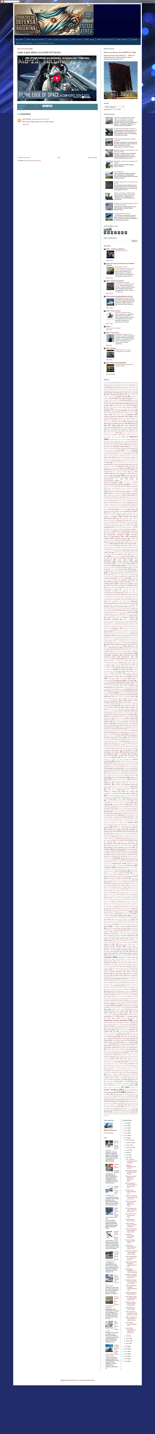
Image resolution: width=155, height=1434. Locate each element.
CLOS (117, 574)
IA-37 (121, 766)
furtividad (114, 705)
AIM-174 (109, 407)
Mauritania (133, 836)
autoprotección (121, 466)
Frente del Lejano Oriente (110, 694)
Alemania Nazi (123, 416)
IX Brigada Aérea (121, 800)
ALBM (113, 414)
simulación (131, 1029)
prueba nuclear (131, 961)
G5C (105, 707)
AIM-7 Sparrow (127, 407)
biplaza (110, 518)
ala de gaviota (112, 411)
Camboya (108, 549)
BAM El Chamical (120, 504)
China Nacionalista (113, 573)
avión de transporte (111, 482)
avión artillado (127, 471)
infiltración (132, 777)
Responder (25, 124)
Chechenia (113, 569)
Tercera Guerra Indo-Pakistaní (127, 1063)
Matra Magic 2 (125, 836)
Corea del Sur (131, 603)
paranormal (117, 919)
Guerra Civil (107, 720)
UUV (134, 1094)
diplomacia (106, 630)
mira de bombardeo (133, 856)
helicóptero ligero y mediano (117, 754)
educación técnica (116, 646)
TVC (123, 1081)
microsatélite (128, 845)
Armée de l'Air (134, 443)
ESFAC (116, 664)
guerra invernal (131, 737)
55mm (105, 389)
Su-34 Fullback (116, 1040)
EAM (120, 644)
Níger (120, 887)
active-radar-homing (124, 398)
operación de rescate (130, 897)
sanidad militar (115, 1014)
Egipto (125, 646)
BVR (111, 544)
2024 (126, 1128)
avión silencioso (115, 490)
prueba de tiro (120, 961)
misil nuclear (107, 861)
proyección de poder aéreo (126, 957)
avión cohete (127, 473)
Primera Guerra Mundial (112, 946)
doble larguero (109, 633)
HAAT (121, 746)
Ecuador (135, 644)
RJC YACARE (26, 119)
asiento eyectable (112, 452)
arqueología (116, 444)
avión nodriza (112, 488)
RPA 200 (126, 1003)
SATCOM (133, 1014)
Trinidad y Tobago (112, 1074)
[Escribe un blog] (45, 106)
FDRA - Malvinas (121, 39)
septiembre (129, 1147)
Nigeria (125, 887)
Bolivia (127, 520)
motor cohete (134, 871)
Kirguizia (124, 811)
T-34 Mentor (122, 1049)
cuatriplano (106, 614)
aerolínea (106, 402)
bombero (133, 538)
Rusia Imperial (125, 1005)
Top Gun (129, 1065)
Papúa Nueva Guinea (115, 917)
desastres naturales (124, 621)
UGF (112, 1087)
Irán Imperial (110, 795)
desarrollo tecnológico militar (111, 621)
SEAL (124, 1016)
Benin (134, 514)
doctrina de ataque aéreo (122, 633)
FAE (135, 684)
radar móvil (121, 979)
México (106, 845)
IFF (137, 772)
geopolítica (106, 712)
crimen (134, 606)
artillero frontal (107, 448)
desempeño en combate (112, 623)
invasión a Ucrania (110, 791)
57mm (111, 389)
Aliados (106, 420)
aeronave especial (130, 402)
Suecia (132, 1042)
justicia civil (128, 806)
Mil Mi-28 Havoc (123, 854)
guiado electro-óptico (109, 743)
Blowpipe (106, 520)
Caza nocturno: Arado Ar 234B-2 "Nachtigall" (131, 1225)
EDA (108, 646)
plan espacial (132, 930)
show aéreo (107, 1029)
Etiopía (112, 673)
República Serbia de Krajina (123, 994)
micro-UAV (113, 845)
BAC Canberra (127, 495)
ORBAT (130, 912)
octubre (128, 1145)
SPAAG (118, 1035)
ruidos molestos (134, 1003)
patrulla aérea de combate (125, 921)
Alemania (130, 414)
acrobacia (112, 398)
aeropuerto (106, 403)
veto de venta (119, 1097)
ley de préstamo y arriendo (111, 817)
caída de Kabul (134, 547)
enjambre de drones (118, 653)
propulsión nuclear (131, 955)
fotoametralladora (130, 691)
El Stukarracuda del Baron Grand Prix (125, 128)
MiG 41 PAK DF (112, 853)
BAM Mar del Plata (108, 506)
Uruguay (127, 1090)
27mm (136, 385)
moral (107, 869)
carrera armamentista (116, 554)
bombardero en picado (131, 533)
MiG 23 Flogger (117, 849)
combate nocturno (132, 585)
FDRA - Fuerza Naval (112, 332)
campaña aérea (126, 549)
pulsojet (111, 966)
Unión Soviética (111, 1090)
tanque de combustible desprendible (121, 1060)
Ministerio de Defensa (119, 856)
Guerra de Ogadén (131, 732)
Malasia (111, 826)
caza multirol (130, 562)
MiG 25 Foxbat (129, 849)
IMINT (134, 773)
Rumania (108, 1005)
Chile (129, 571)
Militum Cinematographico (24, 43)
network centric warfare (119, 885)
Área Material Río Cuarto (111, 437)
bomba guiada (126, 524)
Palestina (133, 915)
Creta (128, 606)
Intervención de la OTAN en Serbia (119, 786)
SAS (128, 1014)
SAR (122, 1014)
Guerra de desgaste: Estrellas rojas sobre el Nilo (131, 1230)
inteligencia (107, 782)
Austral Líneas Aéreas (130, 462)
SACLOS (120, 1009)
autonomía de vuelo (109, 466)
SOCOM (113, 1033)
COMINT (127, 587)
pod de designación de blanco (112, 935)
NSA (130, 888)
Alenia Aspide (113, 418)
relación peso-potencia (116, 991)
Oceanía (106, 892)
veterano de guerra (109, 1097)
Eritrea (127, 660)
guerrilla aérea (132, 741)
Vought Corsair (131, 1105)
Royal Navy (118, 1003)
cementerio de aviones (109, 567)
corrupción (106, 605)
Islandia (126, 797)
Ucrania (131, 1085)
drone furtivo (107, 642)
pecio (110, 922)
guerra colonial (108, 723)
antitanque (123, 431)
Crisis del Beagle (117, 610)
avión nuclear (121, 488)
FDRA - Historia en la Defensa (115, 281)
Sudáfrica (118, 1042)
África (107, 405)
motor (111, 871)
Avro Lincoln (132, 491)
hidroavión (114, 757)
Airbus (125, 409)
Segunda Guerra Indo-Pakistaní (125, 1018)
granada (126, 716)
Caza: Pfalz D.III (118, 171)
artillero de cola (132, 446)
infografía (106, 779)
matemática (128, 835)
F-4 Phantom (129, 680)
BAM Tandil (125, 507)
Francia (111, 693)
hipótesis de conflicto (110, 759)
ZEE (116, 1113)
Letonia (129, 815)
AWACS (106, 493)
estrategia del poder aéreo (122, 671)
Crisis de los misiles (118, 608)
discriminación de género (123, 630)
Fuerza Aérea (118, 700)
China (136, 571)
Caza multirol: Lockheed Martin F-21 (131, 1324)
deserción (123, 623)
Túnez (111, 1077)
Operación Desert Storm (125, 899)
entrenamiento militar (127, 657)
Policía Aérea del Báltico (110, 937)
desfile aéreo (132, 623)
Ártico (129, 444)
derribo (132, 619)
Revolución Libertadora (110, 1000)
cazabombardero (115, 565)
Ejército (105, 648)
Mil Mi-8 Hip (133, 854)
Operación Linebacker (129, 904)
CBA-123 (128, 565)
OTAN (117, 914)
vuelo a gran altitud (37, 108)
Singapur (106, 1031)
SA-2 (115, 1007)
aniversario (115, 429)
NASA (105, 883)
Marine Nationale (125, 833)
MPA (136, 876)
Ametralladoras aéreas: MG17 (130, 1220)
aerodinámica (124, 400)
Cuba (120, 614)
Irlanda (122, 795)
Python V (131, 966)
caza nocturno (108, 564)
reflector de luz (117, 987)
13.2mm (130, 382)
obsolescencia (132, 890)
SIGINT (117, 1029)
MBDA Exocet (121, 838)
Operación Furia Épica (119, 903)
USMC (108, 1094)
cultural (127, 614)
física (105, 689)
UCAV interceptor (121, 1085)
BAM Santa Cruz (115, 507)
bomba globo (115, 524)
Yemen (124, 1112)
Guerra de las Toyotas (110, 730)
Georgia (114, 712)
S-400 (105, 1007)
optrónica (123, 912)
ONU (113, 896)
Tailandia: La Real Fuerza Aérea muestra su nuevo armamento (125, 204)
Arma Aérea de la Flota (120, 439)
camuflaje (116, 550)
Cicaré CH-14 (134, 573)
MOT (124, 869)
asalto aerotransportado (129, 448)
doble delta (135, 632)
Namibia (125, 881)
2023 (126, 1130)
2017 (126, 1351)
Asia (105, 452)
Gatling (105, 709)
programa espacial (132, 953)
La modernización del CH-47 (122, 213)
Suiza (111, 1044)
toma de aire (122, 1065)
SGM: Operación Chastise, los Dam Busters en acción (131, 1313)
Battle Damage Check (130, 513)
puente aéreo (125, 962)
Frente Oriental (130, 696)
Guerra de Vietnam (119, 734)
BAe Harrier (109, 497)
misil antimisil (131, 858)
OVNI (131, 914)
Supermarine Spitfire (110, 1047)
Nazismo (126, 883)
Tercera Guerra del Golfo (110, 1063)
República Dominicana (130, 993)
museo (133, 880)
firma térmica (125, 687)
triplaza (127, 1074)
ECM (129, 644)
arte (123, 444)
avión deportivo (127, 482)
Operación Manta (108, 906)
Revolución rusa (132, 1000)
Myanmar (106, 882)
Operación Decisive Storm (110, 899)
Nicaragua (113, 887)
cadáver (106, 547)
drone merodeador (117, 642)
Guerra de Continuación (131, 725)
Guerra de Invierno (118, 729)
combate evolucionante (119, 585)
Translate (118, 109)
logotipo (121, 822)
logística (114, 822)
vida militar (112, 1099)
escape (133, 660)
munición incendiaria (109, 880)
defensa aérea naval (113, 617)
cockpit (133, 574)
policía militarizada (122, 937)
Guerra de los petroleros (124, 730)
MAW (105, 838)
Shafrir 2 (133, 1027)
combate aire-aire (124, 583)
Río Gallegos (118, 1002)
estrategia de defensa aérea (121, 667)
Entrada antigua (92, 157)
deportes (125, 619)
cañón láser (127, 552)
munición (133, 878)
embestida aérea (108, 651)
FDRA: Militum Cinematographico (116, 362)
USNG (120, 1094)
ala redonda (130, 412)
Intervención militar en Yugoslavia (119, 788)
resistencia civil (131, 996)
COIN (127, 578)
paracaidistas (134, 917)
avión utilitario (116, 491)
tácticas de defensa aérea (128, 1054)
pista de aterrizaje (110, 928)
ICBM (123, 772)
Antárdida (123, 429)
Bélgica (119, 515)
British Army (133, 540)
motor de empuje (124, 873)
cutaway (133, 614)
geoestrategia (118, 711)
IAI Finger (129, 770)
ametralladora (107, 427)
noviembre (129, 1142)
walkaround (121, 1110)
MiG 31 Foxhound (128, 851)
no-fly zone (133, 887)
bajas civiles (114, 502)
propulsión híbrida (119, 955)
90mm (131, 391)
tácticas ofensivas (129, 1056)
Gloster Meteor (133, 714)
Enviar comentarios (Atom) (33, 160)
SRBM (125, 1034)
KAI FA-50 (112, 808)
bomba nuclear (115, 525)
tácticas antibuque (108, 1053)
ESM (136, 664)
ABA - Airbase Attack (113, 394)
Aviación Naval (125, 470)
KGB (113, 811)
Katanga (115, 810)
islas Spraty (133, 797)
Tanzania (134, 1060)
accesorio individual (109, 396)
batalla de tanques (111, 513)
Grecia (133, 716)
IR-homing (123, 793)
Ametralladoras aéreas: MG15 (130, 1308)
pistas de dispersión (122, 928)
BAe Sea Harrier (118, 497)
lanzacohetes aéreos (112, 813)
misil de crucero (117, 860)
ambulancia (106, 421)
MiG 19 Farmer (126, 847)
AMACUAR (132, 420)
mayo (127, 1157)
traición (125, 1069)
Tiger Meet (114, 1065)
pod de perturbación (129, 935)
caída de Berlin (124, 547)
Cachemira (133, 545)
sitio (120, 1031)
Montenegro (127, 867)
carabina (134, 552)
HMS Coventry (132, 761)
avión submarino (127, 490)
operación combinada (118, 897)
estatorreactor (107, 667)
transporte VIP (115, 1072)
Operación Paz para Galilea (111, 908)
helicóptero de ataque (111, 752)
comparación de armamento (111, 589)
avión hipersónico (127, 486)
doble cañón (127, 632)
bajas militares (122, 502)
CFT (132, 567)
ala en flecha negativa (110, 412)
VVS (114, 1110)
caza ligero (119, 562)
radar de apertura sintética (129, 970)
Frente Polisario (108, 698)
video (118, 1099)
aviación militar (115, 469)
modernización (117, 863)
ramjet (110, 982)
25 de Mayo (124, 385)
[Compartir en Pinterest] (51, 106)
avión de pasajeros (123, 477)
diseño (106, 632)
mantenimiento (130, 831)
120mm (118, 382)
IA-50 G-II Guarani (129, 766)
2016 (126, 1354)
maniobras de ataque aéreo (116, 829)
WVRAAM (107, 1112)
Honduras (114, 763)
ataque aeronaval (119, 457)
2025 (126, 1125)
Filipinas (132, 685)
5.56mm (134, 387)
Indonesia (122, 777)
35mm (113, 387)
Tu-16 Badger (114, 1076)
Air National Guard (117, 409)
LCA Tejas (118, 815)
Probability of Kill (108, 949)
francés (105, 693)
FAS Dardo (116, 685)
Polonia (122, 939)
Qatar (111, 968)
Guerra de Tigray (108, 734)
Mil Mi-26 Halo (113, 854)
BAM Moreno (118, 506)
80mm (122, 391)
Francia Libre (122, 693)
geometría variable (129, 711)
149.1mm (113, 384)
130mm (136, 382)
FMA (126, 689)
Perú (114, 924)
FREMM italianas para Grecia (123, 298)
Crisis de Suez (129, 608)
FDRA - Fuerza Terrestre (105, 39)
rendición (127, 991)
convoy (124, 601)
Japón (128, 802)
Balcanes (130, 502)
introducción (134, 788)
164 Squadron (126, 384)
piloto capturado (121, 926)
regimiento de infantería (110, 989)
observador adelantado (120, 890)
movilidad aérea (120, 876)
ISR (105, 799)
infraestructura (115, 779)
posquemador (115, 940)
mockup (134, 861)
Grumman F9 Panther (109, 718)
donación (117, 639)
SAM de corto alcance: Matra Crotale (124, 193)
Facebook (134, 39)
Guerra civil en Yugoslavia (121, 720)
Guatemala (120, 718)
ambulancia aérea (116, 421)
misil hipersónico (130, 860)
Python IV (124, 966)
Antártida (130, 429)
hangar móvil (134, 746)
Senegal (117, 1026)
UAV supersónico (124, 1083)
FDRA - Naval (89, 39)
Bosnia (111, 540)
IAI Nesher (109, 772)
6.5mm (117, 389)
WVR (133, 1110)
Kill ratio (118, 811)
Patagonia (132, 919)
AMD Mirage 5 (108, 423)
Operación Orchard (131, 906)
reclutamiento (107, 986)
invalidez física (111, 789)
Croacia (127, 610)
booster (106, 540)
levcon (134, 815)
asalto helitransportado (109, 450)
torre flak (129, 1067)
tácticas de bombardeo (112, 1054)
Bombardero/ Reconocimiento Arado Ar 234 (130, 1247)
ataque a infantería (119, 455)
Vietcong (134, 1099)
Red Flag (108, 987)
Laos (122, 813)
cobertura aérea (125, 574)
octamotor (113, 892)
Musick (108, 326)
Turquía (117, 1081)
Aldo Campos (121, 414)
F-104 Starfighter (127, 674)
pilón (114, 926)
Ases (118, 450)
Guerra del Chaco (133, 734)
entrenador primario (110, 657)
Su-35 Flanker (127, 1040)
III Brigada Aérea (110, 773)
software (120, 1033)
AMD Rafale (112, 425)
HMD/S (116, 761)
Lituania (126, 820)
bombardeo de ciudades (119, 531)
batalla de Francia (119, 511)
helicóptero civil (130, 750)
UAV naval (115, 1083)
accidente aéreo (121, 396)
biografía (126, 516)
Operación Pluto (125, 908)
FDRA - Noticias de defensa (35, 39)
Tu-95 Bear (133, 1076)
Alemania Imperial (109, 416)
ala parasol (121, 412)
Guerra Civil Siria (129, 721)
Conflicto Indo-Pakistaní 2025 (117, 598)
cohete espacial (108, 576)
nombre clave (107, 888)
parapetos (125, 919)
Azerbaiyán (135, 493)
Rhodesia (106, 1002)
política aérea (132, 937)
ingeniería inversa (132, 779)
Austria (115, 464)
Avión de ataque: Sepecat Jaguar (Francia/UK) (130, 1303)
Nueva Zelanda (108, 890)
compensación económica (111, 590)
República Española (109, 994)
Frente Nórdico (119, 696)
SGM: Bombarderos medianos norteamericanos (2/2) (131, 1264)
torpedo (136, 1065)
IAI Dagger (122, 770)
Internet (106, 786)
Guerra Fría (118, 738)
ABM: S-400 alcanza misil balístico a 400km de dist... (131, 1318)
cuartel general (120, 612)
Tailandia (112, 1058)
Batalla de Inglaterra (132, 511)
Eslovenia (130, 664)
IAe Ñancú (131, 768)
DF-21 (124, 626)
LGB (122, 817)
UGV (117, 1087)
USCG (136, 1092)
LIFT (118, 818)
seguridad (126, 1024)
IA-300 (116, 766)
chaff (107, 569)
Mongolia (121, 865)
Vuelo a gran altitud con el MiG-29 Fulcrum (131, 1258)
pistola (131, 928)
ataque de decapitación (123, 459)
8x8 (127, 391)
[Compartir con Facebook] (49, 106)
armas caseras (124, 443)
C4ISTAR (115, 545)
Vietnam (106, 1101)
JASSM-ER (115, 804)
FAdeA (128, 684)
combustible (120, 587)
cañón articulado (118, 552)
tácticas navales (119, 1056)
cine (107, 574)
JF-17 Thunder (124, 804)
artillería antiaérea (120, 446)
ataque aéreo (108, 457)
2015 (126, 1356)
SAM (105, 1011)
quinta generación (119, 968)
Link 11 (123, 818)
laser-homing (134, 813)
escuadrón (121, 662)
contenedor (135, 598)
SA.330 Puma (128, 1007)
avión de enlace (109, 477)
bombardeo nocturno (115, 532)
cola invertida (107, 580)
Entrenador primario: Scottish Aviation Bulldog (131, 1172)
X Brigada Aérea (117, 1112)
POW (122, 940)
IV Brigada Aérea (111, 800)
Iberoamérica (117, 772)
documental (123, 637)
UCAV (133, 1083)
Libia (128, 817)
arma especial (114, 441)
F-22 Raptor (127, 678)
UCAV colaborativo (109, 1085)
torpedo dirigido (110, 1067)
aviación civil (123, 468)
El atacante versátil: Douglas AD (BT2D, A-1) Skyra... (131, 1178)
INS (108, 781)
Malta (134, 826)
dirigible (113, 630)
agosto (128, 1150)
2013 (126, 1361)
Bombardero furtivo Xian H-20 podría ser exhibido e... (131, 1281)
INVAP (119, 790)
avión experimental (119, 484)
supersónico (123, 1047)
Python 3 (117, 966)
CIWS (112, 574)
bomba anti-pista (115, 522)
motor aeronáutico (121, 871)
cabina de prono (124, 545)
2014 (126, 1359)
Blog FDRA (19, 39)
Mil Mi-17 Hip (126, 853)
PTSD (118, 962)
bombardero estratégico (115, 534)
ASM (133, 452)
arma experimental (125, 441)
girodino (131, 712)
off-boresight (120, 894)
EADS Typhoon (111, 644)
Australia (107, 464)
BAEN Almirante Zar (131, 497)
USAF (128, 1092)
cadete (111, 547)
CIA (127, 573)
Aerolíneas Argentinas (117, 402)
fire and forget (116, 687)
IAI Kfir (136, 770)
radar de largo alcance (117, 977)
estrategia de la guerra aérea (121, 669)
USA (118, 1092)
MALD (118, 826)
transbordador (107, 1070)
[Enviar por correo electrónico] (43, 106)
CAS (126, 554)
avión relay (130, 488)
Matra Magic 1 (115, 836)
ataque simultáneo (116, 460)
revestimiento (132, 998)
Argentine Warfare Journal (45, 43)
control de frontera (125, 599)
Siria (114, 1031)
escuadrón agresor (131, 662)
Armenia (108, 444)
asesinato (127, 450)
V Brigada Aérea (115, 1096)
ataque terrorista (127, 460)
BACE (136, 495)
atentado (135, 460)
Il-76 (124, 773)
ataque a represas (131, 455)
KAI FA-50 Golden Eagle (124, 808)
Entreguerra (129, 653)
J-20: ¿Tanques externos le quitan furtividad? (131, 1161)
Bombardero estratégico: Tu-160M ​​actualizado (131, 1270)
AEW (119, 403)
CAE (116, 547)
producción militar (117, 953)
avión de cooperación (130, 475)
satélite (106, 1016)
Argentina (133, 437)
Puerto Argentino (115, 964)
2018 (126, 1349)
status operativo (112, 1036)
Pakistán (124, 915)
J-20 (105, 802)
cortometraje (116, 605)
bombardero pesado (120, 538)
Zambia (110, 1113)
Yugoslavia (132, 1112)
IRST (134, 795)
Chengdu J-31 (112, 571)
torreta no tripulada (116, 1069)
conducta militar (132, 594)
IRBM (116, 795)
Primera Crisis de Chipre (125, 942)
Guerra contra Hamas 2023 (123, 723)
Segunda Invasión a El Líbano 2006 (113, 1024)
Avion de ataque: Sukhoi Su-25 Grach (130, 1241)
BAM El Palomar (131, 504)
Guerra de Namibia (119, 732)
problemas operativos (122, 949)
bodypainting (119, 520)
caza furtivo (122, 560)
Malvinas (106, 828)
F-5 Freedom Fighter (114, 682)
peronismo (133, 922)
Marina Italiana (115, 833)
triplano (121, 1074)
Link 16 (128, 818)
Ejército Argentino (114, 648)
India (105, 777)
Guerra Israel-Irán (118, 739)
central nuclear (120, 567)
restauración (107, 998)
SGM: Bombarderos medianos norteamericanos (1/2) (131, 1288)
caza (105, 556)
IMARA (129, 773)
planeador (106, 931)
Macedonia (120, 824)
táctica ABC (120, 1051)
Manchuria (115, 827)
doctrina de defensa (120, 635)
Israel (110, 799)
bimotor (115, 516)
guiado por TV (128, 745)
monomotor (129, 865)
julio (127, 1152)
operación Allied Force (123, 896)
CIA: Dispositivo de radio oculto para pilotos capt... (131, 1210)
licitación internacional (109, 818)
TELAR (134, 1061)
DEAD (117, 615)
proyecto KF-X (108, 961)
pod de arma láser (122, 933)
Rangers (117, 982)
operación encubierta (116, 901)
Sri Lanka (133, 1034)
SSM (105, 1036)
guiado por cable (121, 743)
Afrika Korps (116, 405)
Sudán (125, 1042)
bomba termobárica (127, 527)
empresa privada (131, 651)
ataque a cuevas (108, 455)
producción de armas (119, 951)
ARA (117, 433)
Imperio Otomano (108, 775)
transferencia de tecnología (121, 1070)
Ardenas (134, 434)
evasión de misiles (130, 673)
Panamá (106, 917)
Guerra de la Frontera (132, 728)
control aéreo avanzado (112, 599)
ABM (123, 394)
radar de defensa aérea (116, 975)
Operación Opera (119, 906)
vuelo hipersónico (117, 1108)
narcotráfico (133, 881)
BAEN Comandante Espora (123, 498)
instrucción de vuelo (130, 781)
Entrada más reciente (24, 157)
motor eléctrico (119, 874)
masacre (120, 835)
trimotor (135, 1072)
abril (127, 1336)
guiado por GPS (131, 743)
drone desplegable (120, 640)
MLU (128, 861)
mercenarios (120, 842)
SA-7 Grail (120, 1007)
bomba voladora (124, 529)
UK (122, 1087)
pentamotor (117, 922)
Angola (135, 427)
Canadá (123, 551)
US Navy (109, 1092)
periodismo (125, 922)
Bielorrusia (106, 516)
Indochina (113, 777)
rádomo (130, 980)
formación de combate (117, 691)
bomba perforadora (126, 525)
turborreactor (134, 1079)
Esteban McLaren (111, 1130)
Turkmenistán (109, 1081)
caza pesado (128, 564)
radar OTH (107, 980)
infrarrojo (123, 779)
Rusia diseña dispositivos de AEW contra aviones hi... (130, 1330)
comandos (133, 581)
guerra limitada (128, 739)
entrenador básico (129, 655)
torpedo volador (120, 1067)
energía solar (107, 653)
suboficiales (110, 1042)
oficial (127, 894)
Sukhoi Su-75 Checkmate (122, 1044)
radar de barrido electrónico (113, 971)
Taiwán (121, 1058)
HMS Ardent (124, 761)
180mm (134, 384)
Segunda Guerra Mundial (115, 1020)
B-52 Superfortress (116, 495)
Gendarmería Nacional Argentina (126, 709)
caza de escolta (126, 556)
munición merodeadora (122, 880)
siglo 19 (123, 1029)
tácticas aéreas (130, 1051)
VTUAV (125, 1106)
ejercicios (133, 646)
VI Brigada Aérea (129, 1097)
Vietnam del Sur (130, 1101)
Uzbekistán (106, 1096)
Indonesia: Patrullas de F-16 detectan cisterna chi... (131, 1276)
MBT (136, 838)
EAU (124, 644)
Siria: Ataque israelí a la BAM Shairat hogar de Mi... (131, 1298)
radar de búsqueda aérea (119, 973)
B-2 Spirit (108, 495)
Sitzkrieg (106, 1033)
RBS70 (123, 982)
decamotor (124, 615)
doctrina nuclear (114, 637)
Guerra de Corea (111, 727)
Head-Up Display (127, 748)
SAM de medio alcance (120, 1013)
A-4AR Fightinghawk (118, 393)
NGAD (107, 887)
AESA (113, 403)
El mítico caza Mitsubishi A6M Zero (130, 1192)
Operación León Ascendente (113, 904)
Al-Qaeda (131, 409)
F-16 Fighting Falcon (130, 676)
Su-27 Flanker (126, 1038)
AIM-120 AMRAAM (132, 405)
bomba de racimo (126, 522)
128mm (124, 382)
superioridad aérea (117, 1045)
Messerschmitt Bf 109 (110, 844)
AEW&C (126, 403)
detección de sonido (117, 626)
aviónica (124, 491)
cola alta (134, 578)
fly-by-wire (120, 689)
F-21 (120, 678)
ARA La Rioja (126, 432)
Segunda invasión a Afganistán (127, 1022)
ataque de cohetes (109, 459)
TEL (129, 1061)
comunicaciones (108, 592)
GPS (120, 716)
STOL (121, 1036)
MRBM (118, 878)
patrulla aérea (113, 921)
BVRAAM (118, 544)
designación (107, 624)
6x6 (122, 389)
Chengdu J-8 (121, 571)
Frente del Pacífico (125, 694)
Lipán (110, 820)
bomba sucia (117, 527)
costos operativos (119, 607)
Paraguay (108, 919)
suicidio (105, 1044)
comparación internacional (129, 589)
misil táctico (116, 861)
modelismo (106, 863)
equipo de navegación (116, 660)
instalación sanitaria (117, 781)
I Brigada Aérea (127, 765)
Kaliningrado (134, 808)
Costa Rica (125, 605)
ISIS (105, 797)
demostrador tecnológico (111, 619)
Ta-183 (107, 1051)
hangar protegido (110, 748)
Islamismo (118, 797)
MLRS (122, 861)
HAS (119, 748)
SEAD (118, 1016)
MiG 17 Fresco (114, 847)
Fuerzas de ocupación (125, 703)
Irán (136, 793)
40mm (124, 387)
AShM (133, 450)
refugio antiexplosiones (130, 987)
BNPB (112, 520)
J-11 (129, 801)
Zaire (105, 1113)
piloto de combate (132, 926)
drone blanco (109, 640)
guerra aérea (129, 718)
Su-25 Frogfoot (114, 1038)
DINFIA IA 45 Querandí (129, 628)
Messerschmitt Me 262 (128, 844)
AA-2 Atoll (129, 393)
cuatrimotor (130, 612)
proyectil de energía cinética (128, 959)
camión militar (116, 549)
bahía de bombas (123, 500)
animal (108, 429)
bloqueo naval (132, 518)
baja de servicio (133, 500)
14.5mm (107, 384)
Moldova (115, 865)
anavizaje (124, 427)
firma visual (133, 687)
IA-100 (111, 766)
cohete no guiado (109, 578)
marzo (128, 1338)
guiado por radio (119, 745)
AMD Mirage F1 (119, 423)
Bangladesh (133, 507)
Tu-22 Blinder (124, 1076)
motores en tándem (130, 874)
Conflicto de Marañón (124, 596)
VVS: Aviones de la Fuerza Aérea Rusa (130, 1215)
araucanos (126, 434)
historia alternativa (124, 759)
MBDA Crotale (112, 838)
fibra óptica (124, 685)
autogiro (134, 464)
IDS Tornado (130, 772)
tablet (113, 1051)
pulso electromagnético (127, 964)
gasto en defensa (120, 707)
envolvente (106, 658)
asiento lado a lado (125, 452)
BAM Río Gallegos (128, 506)
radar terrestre (123, 980)
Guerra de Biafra (119, 725)
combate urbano (111, 587)
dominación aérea (108, 639)
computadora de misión (128, 590)
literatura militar (118, 820)
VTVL (130, 1106)
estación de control (129, 665)
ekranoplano (126, 648)
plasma (128, 931)
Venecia (124, 1096)
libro (134, 817)
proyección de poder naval (111, 959)
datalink (112, 615)
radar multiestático (131, 978)
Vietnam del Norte (117, 1101)
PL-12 (136, 928)
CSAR (133, 610)
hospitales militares (124, 763)
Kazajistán (121, 810)
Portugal (106, 940)
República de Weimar (116, 993)
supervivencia (134, 1047)
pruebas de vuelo (109, 963)
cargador (106, 554)
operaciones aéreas (116, 910)
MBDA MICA (130, 838)
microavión (120, 845)
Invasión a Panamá (130, 789)
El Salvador (107, 649)
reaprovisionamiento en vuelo (128, 984)
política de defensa (110, 939)
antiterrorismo (131, 431)
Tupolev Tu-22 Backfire (121, 1077)
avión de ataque (114, 475)
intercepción (107, 784)
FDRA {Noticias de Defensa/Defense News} (119, 296)
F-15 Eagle (115, 676)
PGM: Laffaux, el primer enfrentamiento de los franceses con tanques (124, 268)
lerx (124, 815)
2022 (126, 1133)
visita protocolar (132, 1103)
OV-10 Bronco (125, 913)
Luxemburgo (107, 824)
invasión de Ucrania (127, 791)
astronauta (120, 453)
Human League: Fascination (113, 328)
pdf (135, 921)
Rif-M (112, 1002)
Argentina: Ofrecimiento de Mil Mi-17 (130, 1166)
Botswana (118, 540)
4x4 (129, 387)
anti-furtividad (114, 431)
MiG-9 (120, 853)
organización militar (108, 913)
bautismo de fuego (109, 514)
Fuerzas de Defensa (113, 703)
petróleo (134, 924)
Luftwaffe (130, 822)
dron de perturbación (132, 639)
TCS (112, 1061)
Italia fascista (134, 799)
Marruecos (112, 835)
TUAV (105, 1077)
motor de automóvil (112, 873)
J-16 (134, 800)
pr (126, 940)
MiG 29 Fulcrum (28, 108)
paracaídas (126, 917)
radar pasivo (115, 980)
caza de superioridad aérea (122, 558)
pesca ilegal (127, 924)
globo (125, 714)
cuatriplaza (114, 614)
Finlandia (106, 687)
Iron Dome (128, 795)
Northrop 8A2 (116, 888)
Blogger (92, 1380)
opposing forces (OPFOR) (111, 912)
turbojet (125, 1079)
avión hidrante (117, 486)
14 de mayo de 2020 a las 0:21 (40, 119)
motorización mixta (109, 876)
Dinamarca (116, 628)
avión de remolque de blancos (127, 480)
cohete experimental (120, 576)
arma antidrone (132, 439)
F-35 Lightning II (116, 680)
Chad (136, 567)
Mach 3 (127, 824)
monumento (135, 867)
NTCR (134, 888)
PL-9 (112, 930)
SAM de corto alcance (118, 1011)
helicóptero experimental (130, 752)
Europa (120, 673)
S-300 (133, 1005)
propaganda (110, 955)
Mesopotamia (131, 842)
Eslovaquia (123, 664)
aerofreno (133, 400)
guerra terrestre (115, 741)
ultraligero (133, 1087)
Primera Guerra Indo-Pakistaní (127, 944)
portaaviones (132, 939)
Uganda (106, 1087)
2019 (126, 1346)
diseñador (133, 630)
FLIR (114, 689)
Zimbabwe (121, 1113)
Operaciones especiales (129, 910)
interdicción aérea (129, 784)
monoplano (107, 867)
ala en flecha (131, 411)
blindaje (117, 518)
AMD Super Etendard (127, 425)
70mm (112, 391)
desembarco (134, 621)
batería (120, 513)
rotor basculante (127, 1002)
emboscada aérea (119, 651)
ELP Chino (121, 649)
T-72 (136, 1049)
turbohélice (118, 1079)
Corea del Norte (119, 603)
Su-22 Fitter (129, 1036)
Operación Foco (108, 903)
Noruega (123, 888)
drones (136, 642)
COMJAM (133, 587)
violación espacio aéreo (119, 1103)
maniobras (134, 828)
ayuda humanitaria (116, 493)
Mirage (116, 858)
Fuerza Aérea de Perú (121, 702)
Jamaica (121, 802)
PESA (120, 924)
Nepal (109, 885)
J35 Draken (113, 802)
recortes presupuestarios (131, 986)
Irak (130, 793)
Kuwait (136, 811)
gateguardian (132, 707)
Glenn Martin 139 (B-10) (116, 714)
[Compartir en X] (47, 106)
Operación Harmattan (132, 903)
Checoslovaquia (122, 569)
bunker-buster (114, 542)
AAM (136, 393)
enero (127, 1343)
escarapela (106, 662)
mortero (112, 869)
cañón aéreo (107, 552)
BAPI (105, 509)
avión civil (116, 473)
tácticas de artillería (133, 1053)
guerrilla (123, 741)
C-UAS (109, 545)
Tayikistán (106, 1061)
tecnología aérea (120, 1062)
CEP (128, 567)
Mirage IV (123, 858)
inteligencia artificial (120, 782)
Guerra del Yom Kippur (123, 736)
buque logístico (125, 542)
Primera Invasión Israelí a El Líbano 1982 (123, 948)
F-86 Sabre (126, 682)
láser (127, 813)
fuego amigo (118, 698)
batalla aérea (131, 509)
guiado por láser (108, 745)
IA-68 (125, 768)
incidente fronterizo (130, 775)
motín (128, 869)
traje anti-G (133, 1069)
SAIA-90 (127, 1009)
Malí (129, 826)
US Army (135, 1090)
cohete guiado (131, 576)
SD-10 (112, 1016)
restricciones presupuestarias (119, 998)
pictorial (106, 926)
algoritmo (133, 418)
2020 (126, 1138)
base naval (122, 509)
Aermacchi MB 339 (113, 400)
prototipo (108, 957)
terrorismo (106, 1065)
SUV (108, 1049)
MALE (124, 826)
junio (127, 1155)
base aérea (112, 509)
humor (133, 763)
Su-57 (136, 1040)
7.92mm (106, 391)
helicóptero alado (118, 750)
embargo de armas (131, 649)
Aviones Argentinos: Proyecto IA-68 (131, 1293)
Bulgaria (106, 542)
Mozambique (129, 876)
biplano (135, 516)
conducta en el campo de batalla (115, 594)
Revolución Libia (122, 1000)
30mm (107, 387)
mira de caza (108, 858)
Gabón (110, 707)
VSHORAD (106, 1106)
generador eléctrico (108, 711)
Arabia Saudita (117, 434)
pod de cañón (132, 933)
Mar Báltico (107, 833)
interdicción (118, 784)
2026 (126, 1123)
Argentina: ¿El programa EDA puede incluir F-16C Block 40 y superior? (124, 118)
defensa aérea (133, 616)
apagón (106, 432)
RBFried (74, 1380)
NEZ (136, 885)
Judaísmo (120, 806)
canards (132, 551)
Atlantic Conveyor (117, 462)
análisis (115, 427)
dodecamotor (132, 637)
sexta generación (118, 1027)
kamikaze (107, 810)
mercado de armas (124, 840)
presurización (114, 942)
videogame (126, 1099)
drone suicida (127, 642)
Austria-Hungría (124, 464)
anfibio (129, 427)
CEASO (134, 565)
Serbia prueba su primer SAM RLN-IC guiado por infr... (131, 1185)
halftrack (127, 746)
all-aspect (123, 420)
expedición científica (109, 674)
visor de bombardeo (109, 1105)
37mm (119, 387)
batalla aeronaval (108, 511)
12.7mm (112, 382)
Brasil (125, 540)
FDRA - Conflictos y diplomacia (58, 39)
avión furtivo (109, 486)
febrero (128, 1341)
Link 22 (134, 818)
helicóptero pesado (117, 756)
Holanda (106, 763)
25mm (130, 385)
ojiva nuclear (134, 894)
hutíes (120, 765)
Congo (128, 598)
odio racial (112, 894)
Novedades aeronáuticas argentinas (130, 1236)
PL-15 (106, 930)
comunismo (118, 592)
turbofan (111, 1079)
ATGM (107, 462)
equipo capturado (116, 659)
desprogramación (116, 624)
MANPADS (119, 831)
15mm (119, 384)
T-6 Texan (130, 1049)
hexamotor (131, 756)
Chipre (122, 573)
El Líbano (133, 648)
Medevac (114, 840)
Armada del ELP (113, 443)
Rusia (116, 1005)
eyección (119, 674)
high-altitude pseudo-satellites (128, 757)
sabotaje (113, 1009)
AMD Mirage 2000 (129, 422)
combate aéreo (109, 583)
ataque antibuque (130, 457)
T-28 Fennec (114, 1049)
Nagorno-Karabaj (117, 881)
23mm (117, 385)
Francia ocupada (131, 693)
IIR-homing (118, 773)
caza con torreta (116, 556)
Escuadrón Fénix (108, 664)
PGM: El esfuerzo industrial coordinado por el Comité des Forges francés (124, 284)
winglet (128, 1110)
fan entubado (107, 685)
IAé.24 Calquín (113, 770)
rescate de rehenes (119, 996)
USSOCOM (128, 1094)
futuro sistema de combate (128, 705)
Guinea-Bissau (114, 746)
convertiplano (115, 601)
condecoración (134, 592)
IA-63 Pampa (117, 768)
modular (129, 863)
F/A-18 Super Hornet (117, 684)
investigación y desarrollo (110, 793)
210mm (112, 385)
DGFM (129, 626)
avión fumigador (134, 484)
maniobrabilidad (125, 827)
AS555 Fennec (117, 448)
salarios (134, 1009)
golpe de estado (111, 716)
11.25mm (106, 382)
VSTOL (113, 1106)
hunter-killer (113, 765)
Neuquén (131, 885)
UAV (128, 1081)
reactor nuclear (113, 984)
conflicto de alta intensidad (110, 596)
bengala (127, 514)
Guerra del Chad (110, 736)
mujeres (125, 878)
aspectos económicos (109, 453)
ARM (110, 439)
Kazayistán (129, 810)
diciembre (129, 1140)
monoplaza (119, 867)
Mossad (118, 869)
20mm (105, 385)
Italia (124, 799)
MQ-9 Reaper (110, 878)
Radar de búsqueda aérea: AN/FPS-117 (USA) (120, 52)
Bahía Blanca (113, 500)
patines (105, 921)
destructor (125, 624)
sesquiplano (109, 1027)
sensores (123, 1026)
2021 (126, 1135)
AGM (123, 405)
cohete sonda (120, 578)
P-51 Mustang (114, 915)
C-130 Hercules (128, 544)
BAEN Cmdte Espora (109, 498)
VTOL (119, 1106)
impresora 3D (118, 775)
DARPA (105, 615)
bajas (107, 502)
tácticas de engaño (109, 1056)
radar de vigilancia (109, 979)
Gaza (112, 709)
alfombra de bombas (124, 418)
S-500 (110, 1007)
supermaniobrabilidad (130, 1045)
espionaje (117, 665)
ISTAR (118, 799)
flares (110, 689)
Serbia (136, 1026)
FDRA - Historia (76, 39)
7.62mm (127, 389)
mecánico (107, 840)
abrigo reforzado (132, 394)
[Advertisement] (67, 1400)
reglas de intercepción (124, 989)
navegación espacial (116, 883)
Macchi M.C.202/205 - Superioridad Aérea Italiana (131, 1252)
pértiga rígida (107, 924)
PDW (105, 922)
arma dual (106, 441)
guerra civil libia (117, 721)
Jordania (113, 806)
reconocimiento (117, 986)
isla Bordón (111, 797)
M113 (113, 824)
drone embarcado (131, 640)
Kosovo (130, 811)
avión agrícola (117, 471)
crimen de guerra (108, 608)
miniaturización (107, 856)
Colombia (116, 580)
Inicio (59, 157)
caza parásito (118, 563)
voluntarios (120, 1105)
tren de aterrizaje (126, 1072)
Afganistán (135, 403)
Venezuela (132, 1096)
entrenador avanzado (111, 655)
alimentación (114, 420)
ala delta (121, 411)
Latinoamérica (109, 815)
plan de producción (120, 930)
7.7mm (133, 389)
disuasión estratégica (117, 632)
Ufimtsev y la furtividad (116, 1167)
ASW (126, 453)
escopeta (113, 662)
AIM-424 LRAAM (117, 407)
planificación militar (118, 931)
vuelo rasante (128, 1108)
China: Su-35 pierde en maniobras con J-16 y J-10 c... (131, 1197)
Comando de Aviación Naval (119, 582)
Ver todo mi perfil (108, 1133)
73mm (117, 391)
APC (112, 432)
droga (123, 639)
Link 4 (105, 820)
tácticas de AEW (120, 1053)
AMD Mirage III (132, 423)
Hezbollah (106, 757)
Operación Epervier (130, 901)
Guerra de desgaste (124, 727)
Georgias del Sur (122, 712)
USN (115, 1094)
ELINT (114, 649)
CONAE (126, 592)
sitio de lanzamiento (129, 1031)
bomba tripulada (113, 529)
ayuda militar (126, 493)
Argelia (123, 437)
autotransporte (113, 468)
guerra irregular (107, 739)
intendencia (132, 782)
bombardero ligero (118, 536)
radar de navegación (130, 977)
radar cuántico (115, 970)
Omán (107, 896)
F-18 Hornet (111, 678)
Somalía (127, 1033)
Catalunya (133, 554)
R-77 (128, 968)
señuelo (130, 1026)
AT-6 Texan (133, 453)
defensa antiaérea (128, 617)
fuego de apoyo (128, 698)
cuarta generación (108, 612)
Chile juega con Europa (121, 250)
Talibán (129, 1058)
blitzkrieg (124, 518)
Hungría (106, 765)
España (108, 666)
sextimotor (127, 1027)
